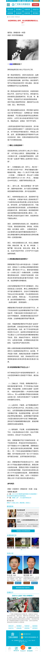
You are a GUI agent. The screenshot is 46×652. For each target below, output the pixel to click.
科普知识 (17, 17)
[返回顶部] (36, 649)
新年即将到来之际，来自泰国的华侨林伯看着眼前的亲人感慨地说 (27, 525)
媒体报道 (10, 13)
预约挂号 (18, 583)
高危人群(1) (15, 503)
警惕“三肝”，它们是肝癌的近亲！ (22, 497)
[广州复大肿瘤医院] (21, 5)
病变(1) (28, 503)
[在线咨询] (29, 649)
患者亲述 (27, 13)
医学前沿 (36, 13)
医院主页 (11, 626)
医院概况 (19, 9)
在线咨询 (10, 583)
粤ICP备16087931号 (23, 641)
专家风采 (27, 9)
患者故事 (19, 13)
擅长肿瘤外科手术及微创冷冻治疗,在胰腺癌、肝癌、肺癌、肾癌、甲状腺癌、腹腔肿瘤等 (15, 579)
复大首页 (10, 9)
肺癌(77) (9, 503)
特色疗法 (36, 9)
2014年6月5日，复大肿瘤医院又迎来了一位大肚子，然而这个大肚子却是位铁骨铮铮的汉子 (27, 514)
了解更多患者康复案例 (23, 531)
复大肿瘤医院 (23, 643)
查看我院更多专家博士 (23, 588)
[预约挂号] (16, 649)
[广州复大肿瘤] (13, 635)
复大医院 (11, 17)
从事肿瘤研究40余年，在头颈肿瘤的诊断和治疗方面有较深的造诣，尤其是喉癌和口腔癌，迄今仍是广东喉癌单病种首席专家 (31, 579)
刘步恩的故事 (21, 510)
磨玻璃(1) (22, 503)
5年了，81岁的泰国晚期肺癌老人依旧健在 (27, 521)
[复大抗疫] (35, 4)
